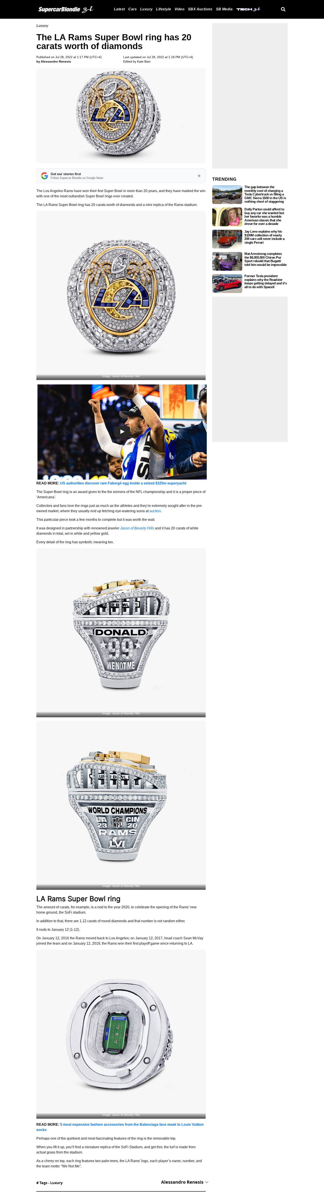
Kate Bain (144, 61)
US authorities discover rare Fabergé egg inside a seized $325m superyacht (123, 483)
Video (179, 9)
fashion (97, 1124)
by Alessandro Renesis (53, 61)
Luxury (146, 9)
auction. (155, 511)
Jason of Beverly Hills (137, 528)
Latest (119, 9)
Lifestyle (163, 9)
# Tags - (49, 1182)
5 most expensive (75, 1124)
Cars (132, 9)
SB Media (224, 9)
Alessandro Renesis (182, 1182)
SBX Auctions (200, 9)
